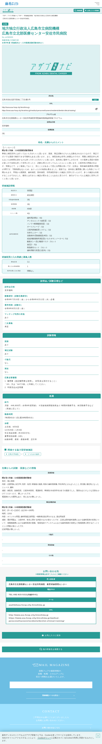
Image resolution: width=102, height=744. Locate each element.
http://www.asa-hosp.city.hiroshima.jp (15, 107)
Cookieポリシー (44, 738)
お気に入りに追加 (53, 635)
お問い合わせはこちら (51, 728)
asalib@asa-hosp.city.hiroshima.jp (27, 605)
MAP (95, 100)
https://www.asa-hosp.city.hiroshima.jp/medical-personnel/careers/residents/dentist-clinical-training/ (38, 110)
